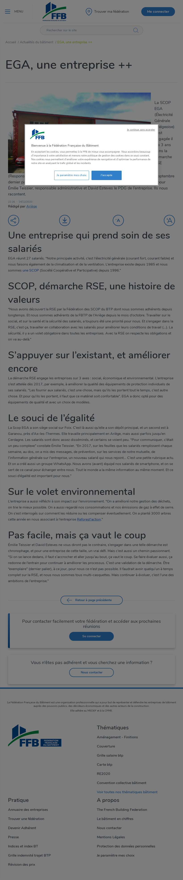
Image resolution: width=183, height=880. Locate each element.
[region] (91, 155)
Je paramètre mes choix (72, 175)
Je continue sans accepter (141, 129)
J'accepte (106, 175)
